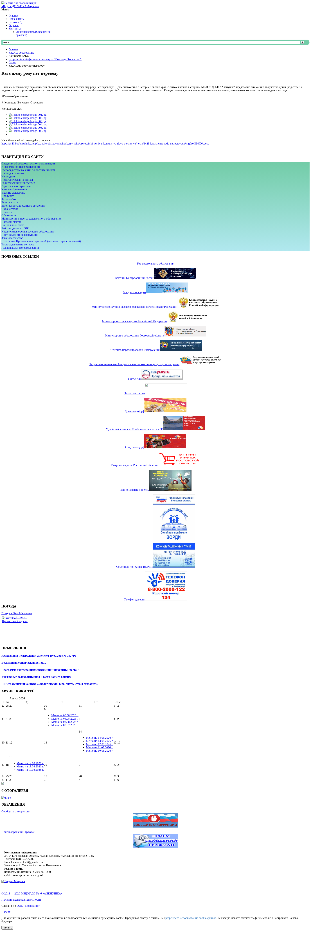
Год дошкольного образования (20, 247)
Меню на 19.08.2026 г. (30, 763)
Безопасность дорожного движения (23, 205)
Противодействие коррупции (19, 234)
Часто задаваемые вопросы (18, 244)
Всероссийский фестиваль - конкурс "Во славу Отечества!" (45, 59)
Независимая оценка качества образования (27, 231)
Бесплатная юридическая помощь (23, 662)
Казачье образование (21, 52)
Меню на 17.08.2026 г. (30, 769)
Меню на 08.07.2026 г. (64, 725)
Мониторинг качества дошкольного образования (31, 218)
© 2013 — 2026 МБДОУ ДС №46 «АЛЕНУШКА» (31, 893)
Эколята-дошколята (13, 192)
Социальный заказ (12, 225)
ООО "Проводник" (28, 905)
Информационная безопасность (20, 166)
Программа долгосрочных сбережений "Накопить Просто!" (40, 669)
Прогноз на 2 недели (15, 621)
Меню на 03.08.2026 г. (64, 721)
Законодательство (12, 237)
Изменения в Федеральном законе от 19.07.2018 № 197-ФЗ (38, 655)
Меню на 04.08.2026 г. (64, 718)
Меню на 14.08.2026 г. (99, 737)
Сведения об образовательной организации (28, 163)
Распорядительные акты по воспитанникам (28, 169)
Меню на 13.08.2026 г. (99, 740)
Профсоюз (7, 195)
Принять (7, 927)
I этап (12, 62)
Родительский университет (18, 182)
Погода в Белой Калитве (16, 613)
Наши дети (8, 176)
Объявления (8, 215)
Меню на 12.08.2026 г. (99, 744)
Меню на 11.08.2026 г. (99, 747)
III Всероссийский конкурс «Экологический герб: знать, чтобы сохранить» (49, 683)
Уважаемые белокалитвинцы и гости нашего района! (36, 676)
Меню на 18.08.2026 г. (30, 766)
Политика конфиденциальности (21, 899)
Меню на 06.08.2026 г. (64, 715)
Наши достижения (12, 173)
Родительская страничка (16, 186)
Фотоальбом (9, 199)
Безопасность (9, 202)
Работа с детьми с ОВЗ (15, 228)
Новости (6, 212)
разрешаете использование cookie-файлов (190, 917)
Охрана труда (9, 208)
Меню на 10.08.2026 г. (99, 750)
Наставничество (11, 221)
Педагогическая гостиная (17, 179)
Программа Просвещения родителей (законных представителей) (41, 241)
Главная (13, 49)
